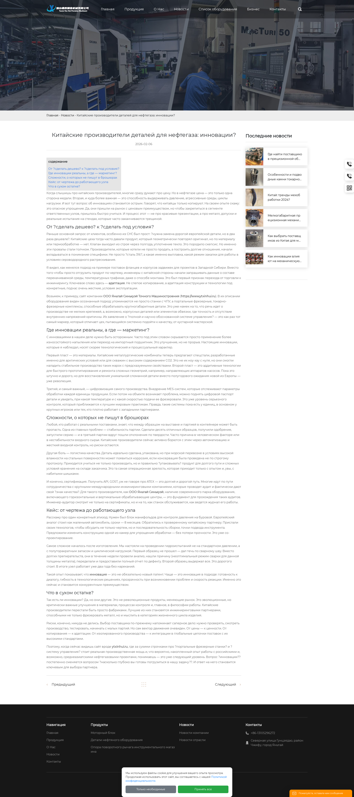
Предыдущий (63, 684)
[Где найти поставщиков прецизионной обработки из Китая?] (254, 156)
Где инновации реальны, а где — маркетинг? (82, 173)
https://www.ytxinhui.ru (198, 296)
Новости (67, 115)
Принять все (203, 789)
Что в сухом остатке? (64, 186)
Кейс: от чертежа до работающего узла (78, 182)
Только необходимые (150, 789)
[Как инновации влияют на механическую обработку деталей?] (254, 259)
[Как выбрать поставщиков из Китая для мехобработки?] (254, 238)
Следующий (225, 684)
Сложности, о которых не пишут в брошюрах (82, 177)
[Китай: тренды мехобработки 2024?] (254, 197)
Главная (52, 115)
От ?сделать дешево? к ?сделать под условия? (83, 169)
